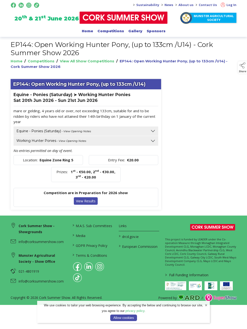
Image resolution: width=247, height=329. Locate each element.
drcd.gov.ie (129, 236)
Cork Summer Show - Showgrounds (37, 229)
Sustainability (147, 5)
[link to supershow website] (220, 298)
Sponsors (156, 31)
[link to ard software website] (189, 298)
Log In (231, 5)
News (169, 5)
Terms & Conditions (90, 255)
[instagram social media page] (29, 5)
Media (79, 235)
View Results (86, 201)
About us (185, 5)
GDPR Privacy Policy (90, 245)
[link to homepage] (123, 17)
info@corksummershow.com (41, 241)
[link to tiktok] (77, 277)
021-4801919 (29, 271)
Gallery (135, 31)
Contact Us (208, 5)
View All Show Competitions (87, 61)
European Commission (138, 246)
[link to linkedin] (88, 266)
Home (87, 31)
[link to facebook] (77, 266)
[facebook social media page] (13, 5)
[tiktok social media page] (36, 5)
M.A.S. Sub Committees (92, 225)
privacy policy (134, 311)
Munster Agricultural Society (214, 18)
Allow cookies (123, 318)
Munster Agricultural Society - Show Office (37, 258)
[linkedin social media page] (21, 5)
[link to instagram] (99, 266)
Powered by (167, 298)
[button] (242, 67)
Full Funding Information (186, 274)
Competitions (110, 31)
